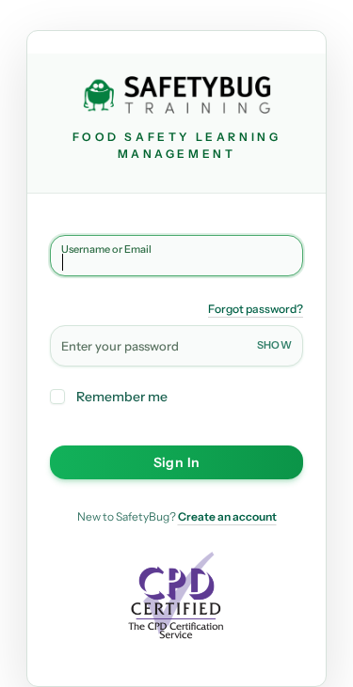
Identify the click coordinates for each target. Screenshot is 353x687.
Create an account (227, 516)
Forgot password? (255, 309)
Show (274, 344)
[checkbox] (57, 396)
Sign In (176, 462)
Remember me (122, 396)
